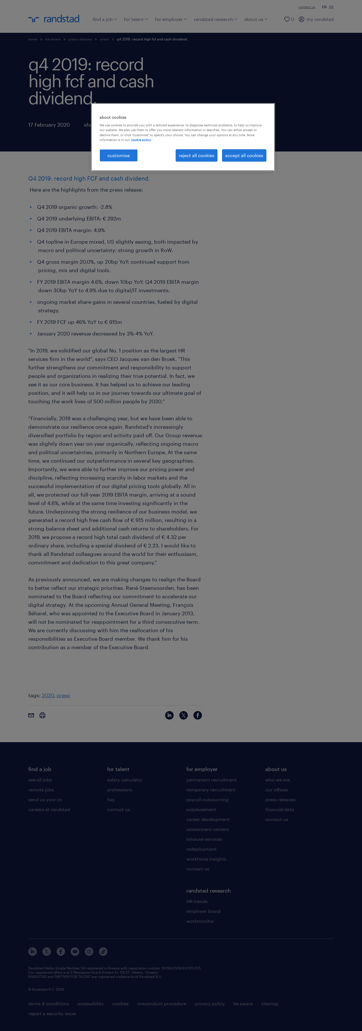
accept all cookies (244, 155)
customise (118, 155)
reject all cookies (196, 155)
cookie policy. (141, 140)
